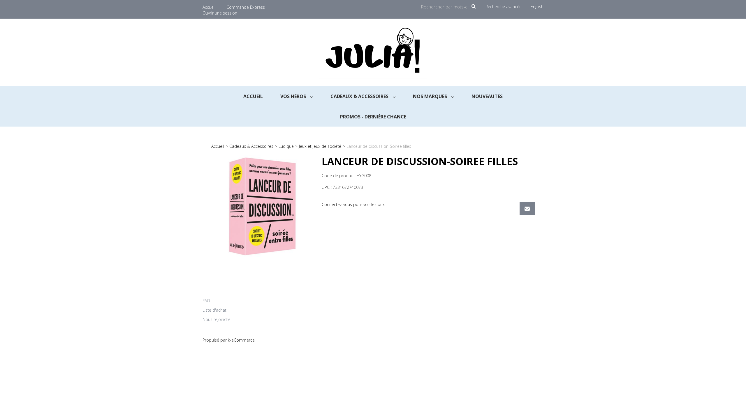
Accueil (209, 7)
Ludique (286, 146)
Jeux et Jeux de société (320, 146)
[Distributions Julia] (373, 52)
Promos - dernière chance (373, 116)
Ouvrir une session (220, 13)
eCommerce (243, 340)
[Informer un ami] (527, 208)
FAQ (206, 300)
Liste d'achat (214, 310)
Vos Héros (293, 96)
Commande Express (245, 7)
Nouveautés (487, 96)
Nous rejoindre (217, 319)
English (537, 6)
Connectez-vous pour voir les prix (353, 204)
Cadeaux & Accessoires (360, 96)
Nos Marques (430, 96)
